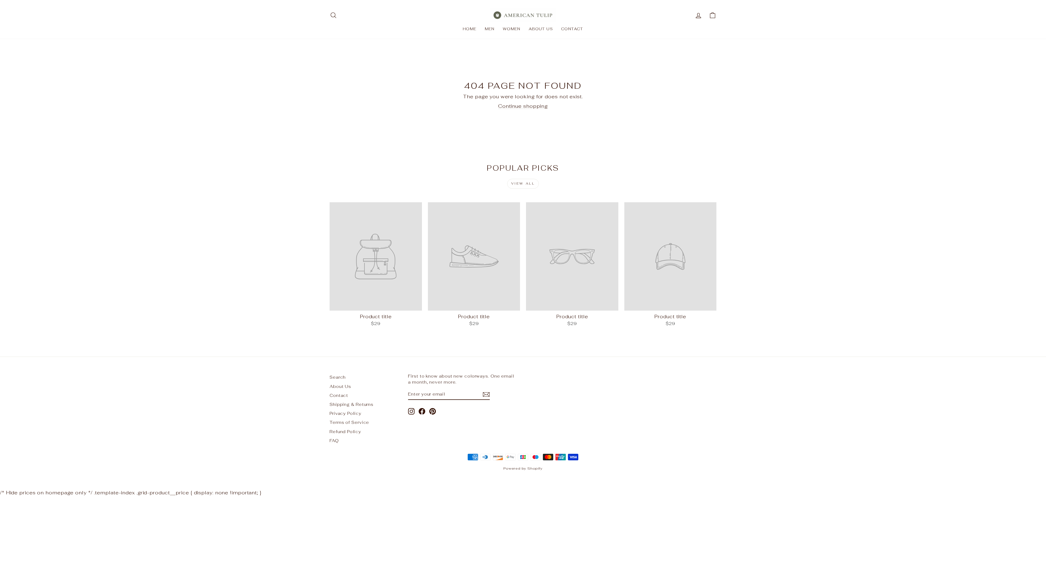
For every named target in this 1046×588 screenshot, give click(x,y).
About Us (541, 28)
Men (490, 28)
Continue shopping (523, 106)
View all (523, 183)
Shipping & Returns (351, 404)
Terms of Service (349, 422)
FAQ (334, 440)
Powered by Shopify (523, 468)
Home (470, 28)
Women (512, 28)
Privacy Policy (345, 413)
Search (338, 377)
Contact (572, 28)
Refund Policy (345, 431)
